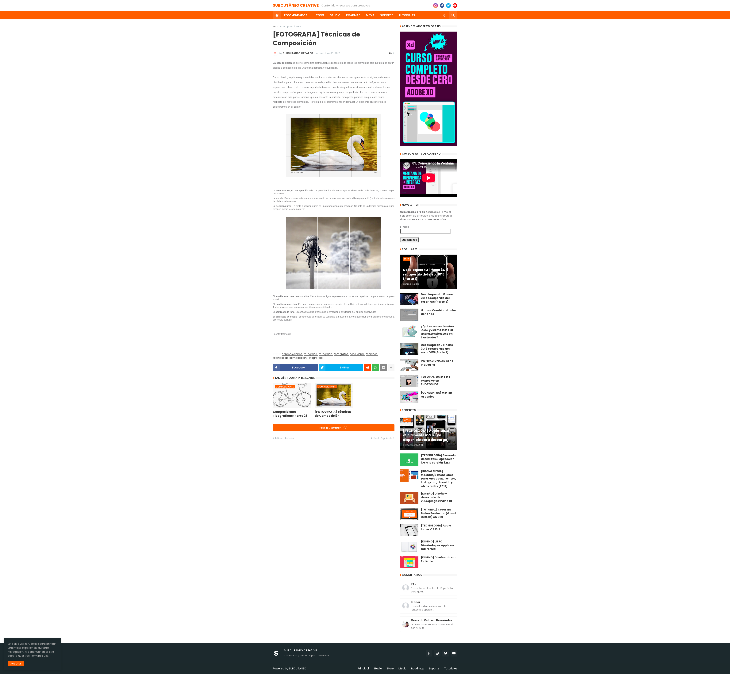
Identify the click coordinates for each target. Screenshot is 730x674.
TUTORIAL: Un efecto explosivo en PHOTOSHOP (435, 380)
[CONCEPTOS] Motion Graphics (436, 395)
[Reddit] (367, 367)
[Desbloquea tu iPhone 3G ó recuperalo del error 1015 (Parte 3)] (409, 299)
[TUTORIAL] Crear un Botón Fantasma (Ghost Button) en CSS (438, 513)
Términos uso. (39, 656)
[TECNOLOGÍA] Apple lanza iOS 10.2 (436, 527)
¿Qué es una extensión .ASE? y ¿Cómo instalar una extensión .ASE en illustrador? (437, 332)
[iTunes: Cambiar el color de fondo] (409, 315)
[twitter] (448, 5)
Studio (378, 668)
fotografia (310, 354)
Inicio (276, 26)
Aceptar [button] (15, 663)
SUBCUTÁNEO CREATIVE (296, 5)
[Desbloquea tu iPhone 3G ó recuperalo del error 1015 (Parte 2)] (409, 349)
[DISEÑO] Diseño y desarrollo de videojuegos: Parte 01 (436, 497)
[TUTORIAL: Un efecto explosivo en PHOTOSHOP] (409, 381)
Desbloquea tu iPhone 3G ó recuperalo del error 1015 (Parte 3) (437, 298)
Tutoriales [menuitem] (407, 15)
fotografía (325, 354)
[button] (444, 15)
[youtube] (455, 5)
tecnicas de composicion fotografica (298, 357)
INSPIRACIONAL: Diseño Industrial (437, 363)
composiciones (291, 26)
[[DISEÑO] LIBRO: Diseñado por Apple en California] (409, 546)
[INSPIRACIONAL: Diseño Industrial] (409, 365)
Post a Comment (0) (334, 428)
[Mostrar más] (391, 367)
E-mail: (404, 227)
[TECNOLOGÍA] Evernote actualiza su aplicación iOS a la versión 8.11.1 (438, 458)
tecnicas (371, 354)
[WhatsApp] (375, 367)
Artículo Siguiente (382, 438)
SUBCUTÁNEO (297, 668)
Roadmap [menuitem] (353, 15)
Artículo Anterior (285, 438)
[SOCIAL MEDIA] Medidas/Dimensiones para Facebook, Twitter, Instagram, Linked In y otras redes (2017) (438, 478)
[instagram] (435, 5)
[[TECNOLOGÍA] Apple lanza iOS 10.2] (409, 530)
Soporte (434, 668)
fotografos (341, 354)
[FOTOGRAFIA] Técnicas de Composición (333, 414)
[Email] (383, 367)
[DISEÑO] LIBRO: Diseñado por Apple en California (437, 545)
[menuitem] (277, 15)
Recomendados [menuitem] (295, 15)
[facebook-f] (442, 5)
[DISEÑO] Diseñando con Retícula (438, 559)
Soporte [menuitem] (386, 15)
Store (390, 668)
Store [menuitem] (320, 15)
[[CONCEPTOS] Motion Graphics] (409, 397)
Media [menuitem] (370, 15)
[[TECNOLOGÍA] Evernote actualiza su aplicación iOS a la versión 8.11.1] (409, 459)
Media (402, 668)
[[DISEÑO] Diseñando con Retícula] (409, 562)
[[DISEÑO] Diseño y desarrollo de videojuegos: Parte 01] (409, 498)
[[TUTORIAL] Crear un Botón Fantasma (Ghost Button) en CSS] (409, 514)
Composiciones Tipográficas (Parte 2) (290, 414)
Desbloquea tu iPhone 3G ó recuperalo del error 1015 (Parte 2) (437, 348)
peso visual (357, 354)
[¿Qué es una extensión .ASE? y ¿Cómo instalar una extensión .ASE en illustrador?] (409, 331)
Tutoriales (450, 668)
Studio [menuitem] (335, 15)
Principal (363, 668)
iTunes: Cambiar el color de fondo (438, 312)
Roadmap (417, 668)
